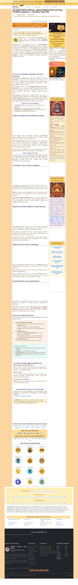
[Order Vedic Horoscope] (57, 27)
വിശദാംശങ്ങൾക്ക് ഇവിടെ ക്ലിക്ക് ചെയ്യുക (54, 1)
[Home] (21, 5)
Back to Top (70, 575)
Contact (36, 546)
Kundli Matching (45, 548)
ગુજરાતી (32, 3)
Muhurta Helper (59, 519)
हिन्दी (17, 3)
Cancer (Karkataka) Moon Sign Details (57, 261)
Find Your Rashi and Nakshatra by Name (57, 257)
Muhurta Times (27, 524)
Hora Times (10, 524)
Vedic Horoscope (13, 519)
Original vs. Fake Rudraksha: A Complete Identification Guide (57, 266)
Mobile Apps (53, 553)
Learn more (13, 551)
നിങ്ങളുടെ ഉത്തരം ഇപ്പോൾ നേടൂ (57, 64)
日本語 (60, 3)
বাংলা (29, 3)
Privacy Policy (31, 555)
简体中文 (64, 3)
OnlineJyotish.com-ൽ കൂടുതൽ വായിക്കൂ (22, 396)
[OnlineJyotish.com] (15, 6)
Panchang (42, 551)
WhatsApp (42, 570)
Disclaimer (30, 553)
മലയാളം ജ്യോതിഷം (21, 14)
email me (15, 558)
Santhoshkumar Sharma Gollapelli (23, 28)
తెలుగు (20, 3)
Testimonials (31, 548)
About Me (30, 546)
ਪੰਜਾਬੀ (36, 3)
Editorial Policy (31, 559)
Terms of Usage (32, 563)
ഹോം (14, 14)
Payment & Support (32, 551)
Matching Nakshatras (28, 522)
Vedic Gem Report (59, 524)
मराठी (23, 3)
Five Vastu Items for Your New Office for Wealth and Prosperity (57, 272)
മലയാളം (40, 3)
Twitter (37, 570)
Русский (51, 3)
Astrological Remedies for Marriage (57, 247)
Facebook (32, 570)
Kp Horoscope (27, 519)
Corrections (31, 561)
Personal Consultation (50, 551)
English (13, 3)
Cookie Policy (31, 557)
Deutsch (56, 3)
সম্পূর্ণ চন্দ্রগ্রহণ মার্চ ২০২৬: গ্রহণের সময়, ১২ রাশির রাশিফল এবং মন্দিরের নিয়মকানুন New (57, 252)
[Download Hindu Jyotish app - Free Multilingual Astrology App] (57, 72)
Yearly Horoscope (30, 14)
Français (47, 3)
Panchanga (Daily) (45, 522)
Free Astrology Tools (44, 553)
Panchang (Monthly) (12, 522)
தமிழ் (44, 3)
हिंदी (20, 426)
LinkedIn (46, 570)
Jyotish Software (44, 555)
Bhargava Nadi (59, 522)
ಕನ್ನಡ (27, 3)
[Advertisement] (29, 65)
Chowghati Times (43, 524)
